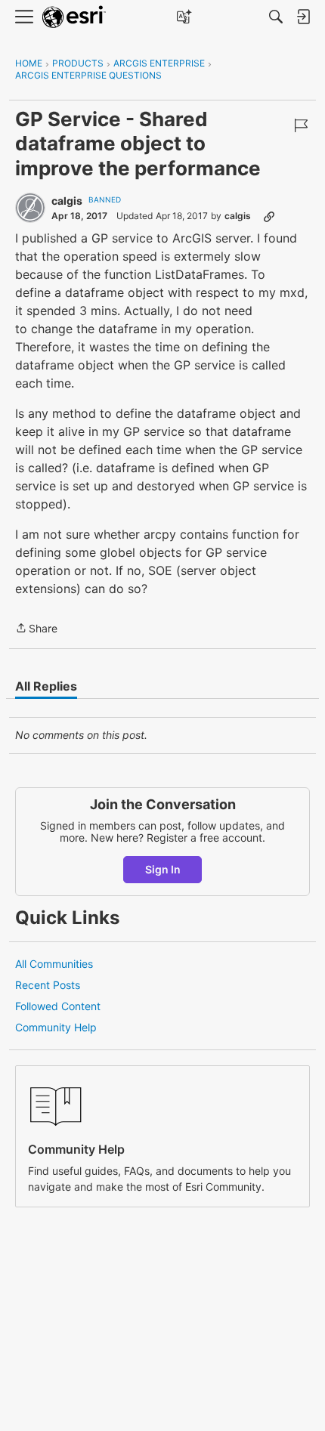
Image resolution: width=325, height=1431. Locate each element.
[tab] (46, 686)
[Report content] (301, 125)
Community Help (56, 1027)
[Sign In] (303, 16)
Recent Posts (47, 984)
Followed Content (58, 1006)
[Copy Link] (269, 216)
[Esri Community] (74, 17)
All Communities (54, 963)
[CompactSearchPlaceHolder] (275, 16)
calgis (66, 200)
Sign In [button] (163, 869)
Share (36, 629)
